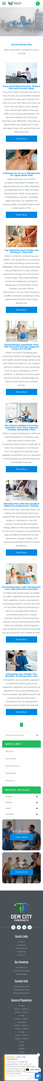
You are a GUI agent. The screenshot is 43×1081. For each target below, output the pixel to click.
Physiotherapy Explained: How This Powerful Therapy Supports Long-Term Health (21, 346)
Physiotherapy (21, 974)
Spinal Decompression (21, 971)
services (8, 802)
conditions (9, 814)
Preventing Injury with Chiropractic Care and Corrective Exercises (21, 588)
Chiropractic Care (21, 967)
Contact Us (10, 781)
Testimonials (10, 773)
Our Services (10, 759)
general (8, 797)
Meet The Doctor (12, 766)
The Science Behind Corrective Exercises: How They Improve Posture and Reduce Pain (21, 427)
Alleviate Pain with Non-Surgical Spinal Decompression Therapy (21, 504)
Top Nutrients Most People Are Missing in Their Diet (21, 251)
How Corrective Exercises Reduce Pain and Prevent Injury (21, 87)
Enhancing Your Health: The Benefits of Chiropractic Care (21, 675)
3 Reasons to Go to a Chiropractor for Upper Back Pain (21, 174)
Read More (21, 138)
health (8, 808)
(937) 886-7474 (24, 993)
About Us (9, 751)
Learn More (21, 837)
